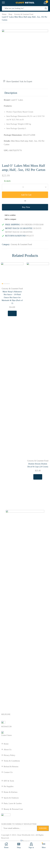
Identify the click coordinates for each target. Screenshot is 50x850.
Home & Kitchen (10, 792)
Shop (10, 14)
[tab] (25, 93)
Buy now (26, 207)
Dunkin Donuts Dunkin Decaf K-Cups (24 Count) (37, 465)
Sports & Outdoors (11, 798)
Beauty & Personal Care (13, 809)
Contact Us (8, 772)
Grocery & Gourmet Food (23, 14)
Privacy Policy (9, 755)
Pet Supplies (8, 786)
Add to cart (26, 195)
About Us (7, 749)
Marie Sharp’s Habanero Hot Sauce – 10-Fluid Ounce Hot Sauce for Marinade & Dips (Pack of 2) (12, 297)
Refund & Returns (11, 766)
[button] (5, 379)
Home (4, 14)
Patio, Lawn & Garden (13, 803)
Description (10, 92)
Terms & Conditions (12, 761)
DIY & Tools (9, 781)
